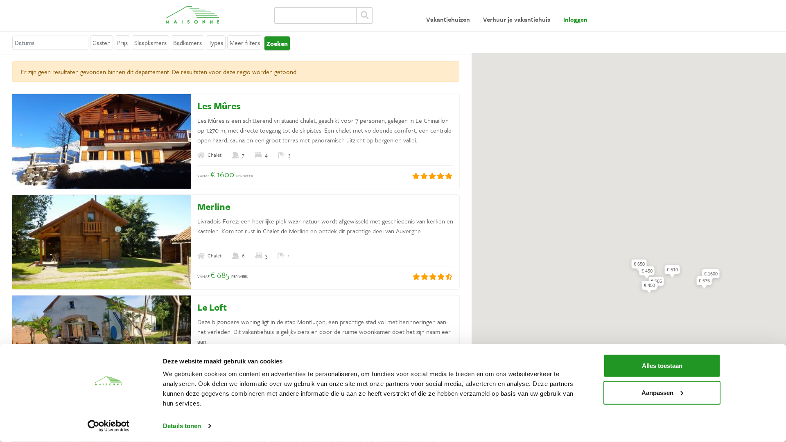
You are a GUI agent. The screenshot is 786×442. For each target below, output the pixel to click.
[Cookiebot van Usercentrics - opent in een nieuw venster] (109, 426)
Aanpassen (657, 392)
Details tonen (182, 425)
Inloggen (575, 19)
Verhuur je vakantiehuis (516, 19)
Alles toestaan (662, 365)
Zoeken (364, 15)
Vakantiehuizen (448, 19)
